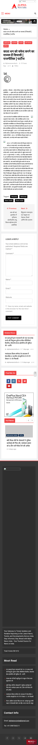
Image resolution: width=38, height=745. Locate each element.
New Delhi (8, 201)
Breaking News (14, 435)
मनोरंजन (24, 435)
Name (8, 279)
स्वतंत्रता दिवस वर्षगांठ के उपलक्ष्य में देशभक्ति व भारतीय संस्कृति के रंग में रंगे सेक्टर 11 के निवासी (17, 356)
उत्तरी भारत (7, 42)
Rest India (19, 201)
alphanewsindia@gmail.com (19, 721)
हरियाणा (6, 46)
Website (9, 297)
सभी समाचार (28, 42)
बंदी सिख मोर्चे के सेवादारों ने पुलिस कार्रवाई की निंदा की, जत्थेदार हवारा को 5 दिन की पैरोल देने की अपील (19, 687)
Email (8, 288)
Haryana (14, 197)
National (23, 197)
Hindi (24, 1)
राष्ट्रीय (21, 42)
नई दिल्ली (14, 42)
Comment (10, 254)
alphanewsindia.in (11, 63)
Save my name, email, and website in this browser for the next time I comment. (19, 308)
